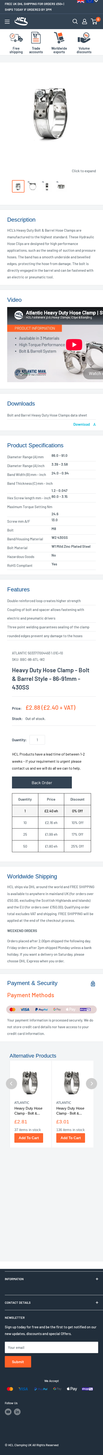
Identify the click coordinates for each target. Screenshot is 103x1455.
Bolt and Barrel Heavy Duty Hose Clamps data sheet (47, 415)
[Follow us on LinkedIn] (17, 1411)
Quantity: (19, 740)
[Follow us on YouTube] (8, 1411)
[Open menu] (7, 22)
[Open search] (75, 21)
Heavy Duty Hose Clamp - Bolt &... (28, 1111)
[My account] (84, 21)
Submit (18, 1361)
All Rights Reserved (45, 1445)
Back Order (42, 782)
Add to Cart (29, 1138)
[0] (94, 21)
